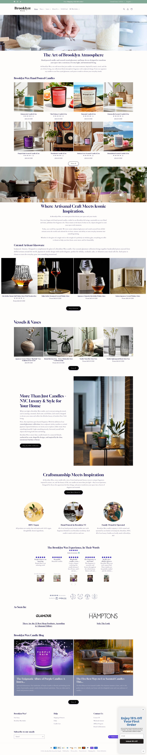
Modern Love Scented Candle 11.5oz (88, 153)
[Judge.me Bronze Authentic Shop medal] (80, 596)
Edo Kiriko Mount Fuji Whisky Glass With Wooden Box (19, 296)
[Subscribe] (42, 737)
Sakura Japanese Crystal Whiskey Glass (128, 296)
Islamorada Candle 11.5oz (29, 114)
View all (73, 163)
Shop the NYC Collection (30, 445)
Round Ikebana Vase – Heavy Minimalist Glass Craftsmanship (58, 359)
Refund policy (66, 751)
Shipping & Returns (59, 717)
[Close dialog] (143, 709)
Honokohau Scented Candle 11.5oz (118, 153)
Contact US (97, 717)
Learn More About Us (73, 492)
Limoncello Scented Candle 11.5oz (118, 114)
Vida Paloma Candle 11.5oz (58, 114)
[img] (73, 550)
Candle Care (57, 724)
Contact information (101, 751)
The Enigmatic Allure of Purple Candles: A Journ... (41, 680)
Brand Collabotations (99, 727)
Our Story (16, 717)
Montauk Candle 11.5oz (88, 114)
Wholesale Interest (99, 721)
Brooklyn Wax (48, 751)
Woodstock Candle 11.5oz (58, 153)
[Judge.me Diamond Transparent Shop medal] (73, 596)
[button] (42, 9)
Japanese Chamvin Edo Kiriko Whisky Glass (91, 296)
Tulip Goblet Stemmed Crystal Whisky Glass (55, 296)
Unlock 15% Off (132, 741)
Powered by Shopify (56, 751)
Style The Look (103, 623)
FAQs (55, 721)
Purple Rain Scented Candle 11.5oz (29, 153)
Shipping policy (91, 751)
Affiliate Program (98, 724)
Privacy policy (74, 751)
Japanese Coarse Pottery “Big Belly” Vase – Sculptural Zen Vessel (29, 359)
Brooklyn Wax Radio (20, 721)
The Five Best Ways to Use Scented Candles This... (100, 680)
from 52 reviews (72, 553)
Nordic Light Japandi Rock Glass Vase (118, 359)
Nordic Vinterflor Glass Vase (88, 359)
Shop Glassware (73, 308)
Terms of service (83, 751)
